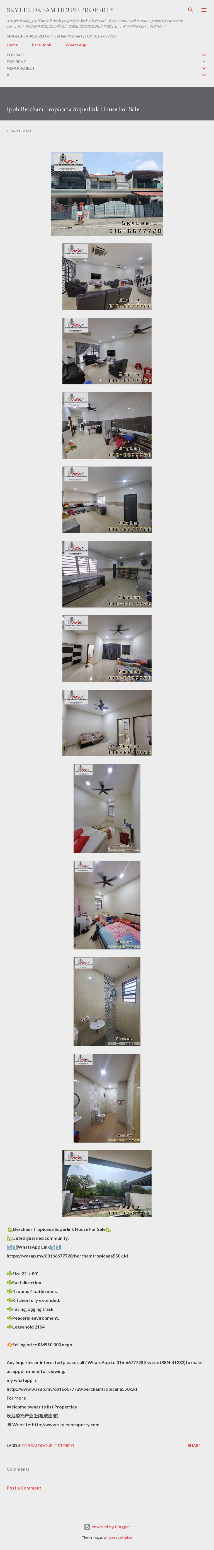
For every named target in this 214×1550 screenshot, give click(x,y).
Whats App (75, 44)
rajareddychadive (120, 1537)
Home (12, 44)
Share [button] (194, 1445)
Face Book (41, 44)
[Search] (190, 10)
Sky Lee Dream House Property (60, 10)
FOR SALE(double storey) (48, 1445)
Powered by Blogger (110, 1526)
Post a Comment (24, 1487)
